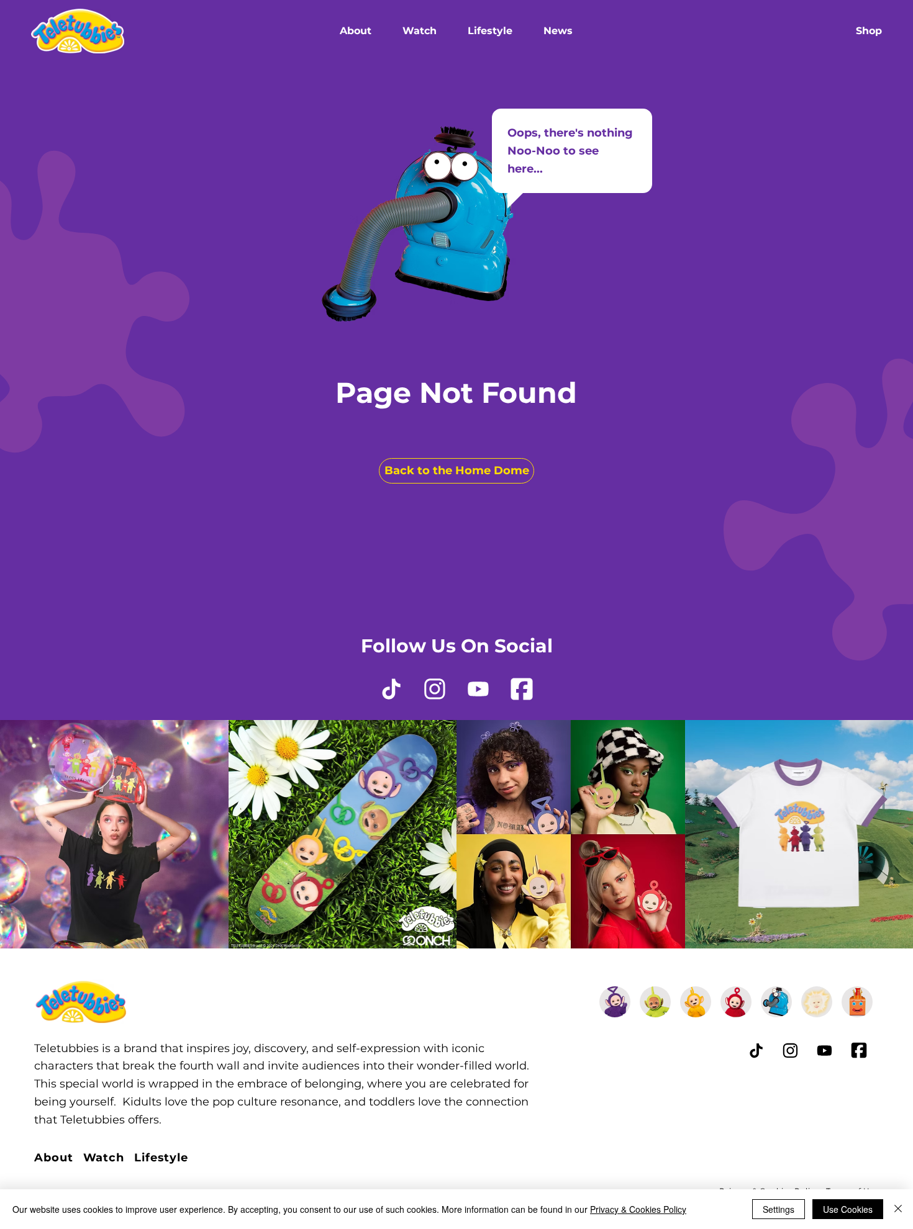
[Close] (898, 1209)
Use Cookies (848, 1209)
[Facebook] (521, 689)
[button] (355, 31)
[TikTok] (391, 689)
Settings (778, 1209)
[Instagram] (434, 689)
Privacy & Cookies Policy (638, 1209)
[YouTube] (478, 689)
